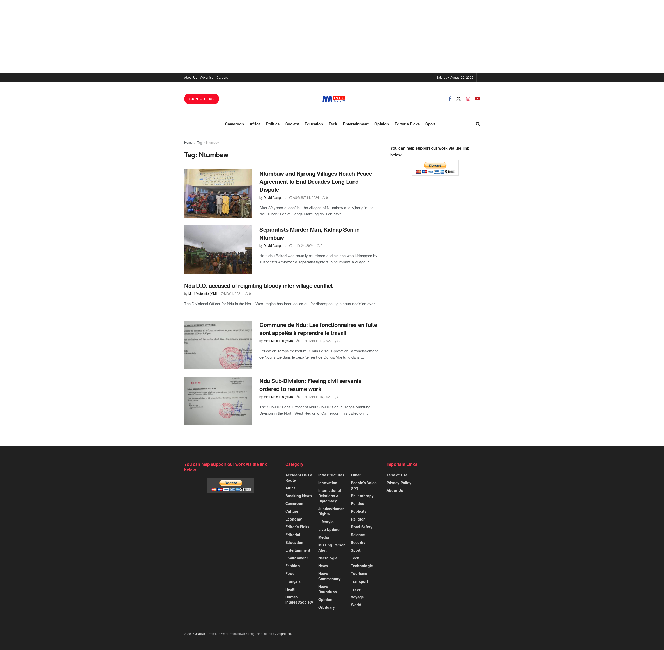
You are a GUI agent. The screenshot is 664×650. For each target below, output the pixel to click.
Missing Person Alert (332, 547)
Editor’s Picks (407, 124)
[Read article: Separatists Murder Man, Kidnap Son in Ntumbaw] (218, 249)
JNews (200, 633)
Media (323, 537)
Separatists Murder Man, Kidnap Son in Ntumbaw (309, 233)
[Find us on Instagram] (468, 99)
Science (358, 534)
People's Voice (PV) (364, 485)
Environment (296, 557)
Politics (273, 124)
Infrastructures (331, 474)
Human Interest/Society (299, 599)
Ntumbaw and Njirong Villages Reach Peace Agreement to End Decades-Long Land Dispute (315, 181)
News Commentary (329, 576)
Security (358, 542)
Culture (291, 511)
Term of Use (396, 474)
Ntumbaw (213, 142)
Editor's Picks (297, 526)
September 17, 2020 (315, 340)
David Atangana (275, 197)
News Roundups (327, 589)
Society (292, 124)
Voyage (357, 596)
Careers (222, 77)
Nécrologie (327, 557)
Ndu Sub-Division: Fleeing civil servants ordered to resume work (310, 385)
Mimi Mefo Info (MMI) (203, 293)
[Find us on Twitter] (458, 99)
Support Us (201, 98)
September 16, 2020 (315, 396)
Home (188, 142)
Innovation (327, 482)
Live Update (329, 529)
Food (290, 573)
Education (314, 124)
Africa (255, 124)
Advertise (206, 77)
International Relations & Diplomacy (329, 495)
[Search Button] (478, 124)
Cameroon (234, 124)
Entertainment (356, 124)
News (323, 565)
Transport (359, 581)
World (356, 604)
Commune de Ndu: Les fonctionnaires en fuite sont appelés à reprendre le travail (318, 328)
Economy (293, 519)
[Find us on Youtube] (477, 99)
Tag (199, 142)
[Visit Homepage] (333, 99)
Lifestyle (326, 521)
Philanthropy (362, 495)
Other (356, 474)
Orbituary (326, 607)
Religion (358, 519)
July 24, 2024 (303, 245)
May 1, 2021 (232, 293)
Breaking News (298, 495)
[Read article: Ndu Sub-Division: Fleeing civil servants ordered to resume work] (218, 401)
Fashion (292, 565)
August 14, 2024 (305, 197)
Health (291, 589)
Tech (333, 124)
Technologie (362, 565)
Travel (356, 589)
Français (293, 581)
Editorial (292, 534)
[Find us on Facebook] (449, 99)
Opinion (381, 124)
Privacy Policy (398, 482)
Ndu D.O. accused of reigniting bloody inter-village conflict (258, 285)
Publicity (358, 511)
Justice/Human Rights (331, 511)
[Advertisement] (332, 36)
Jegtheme (284, 633)
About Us (190, 77)
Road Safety (361, 526)
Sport (430, 124)
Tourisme (359, 573)
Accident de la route (298, 477)
